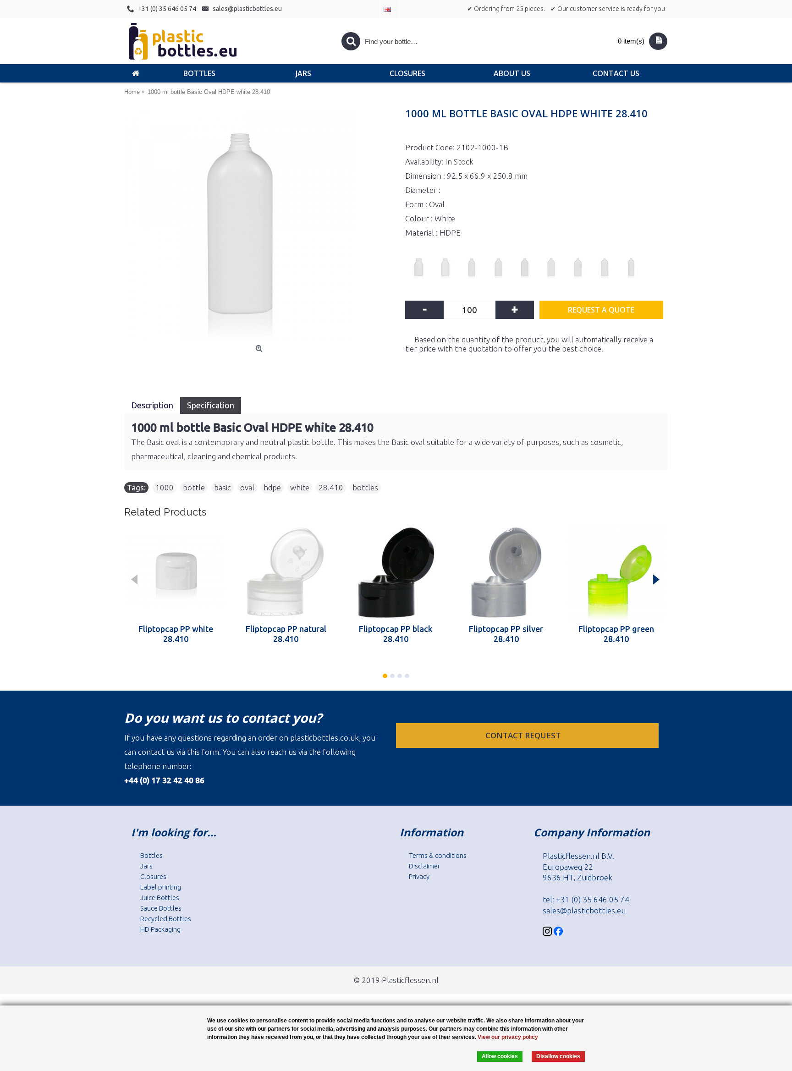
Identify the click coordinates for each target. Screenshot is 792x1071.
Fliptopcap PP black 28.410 (396, 633)
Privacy (419, 876)
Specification (210, 405)
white (299, 487)
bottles (365, 487)
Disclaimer (424, 866)
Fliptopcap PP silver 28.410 (506, 633)
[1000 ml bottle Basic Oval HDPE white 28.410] (260, 225)
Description (152, 405)
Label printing (160, 887)
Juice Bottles (159, 897)
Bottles (151, 855)
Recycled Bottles (165, 919)
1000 (164, 487)
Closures (153, 876)
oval (247, 487)
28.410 (331, 487)
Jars (146, 866)
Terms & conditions (438, 855)
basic (222, 487)
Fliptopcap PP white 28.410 (175, 633)
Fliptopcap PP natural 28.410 (286, 633)
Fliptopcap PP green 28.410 (616, 633)
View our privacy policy (508, 1037)
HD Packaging (160, 929)
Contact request (523, 735)
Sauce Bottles (161, 908)
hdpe (272, 487)
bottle (194, 487)
